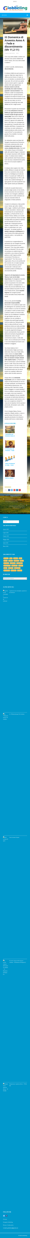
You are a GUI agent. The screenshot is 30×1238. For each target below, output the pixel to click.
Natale (22, 560)
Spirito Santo (14, 565)
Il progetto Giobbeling (8, 1222)
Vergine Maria (19, 563)
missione (20, 565)
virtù (20, 558)
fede (11, 558)
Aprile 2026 (5, 542)
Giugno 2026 (6, 536)
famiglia (10, 560)
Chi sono (5, 1219)
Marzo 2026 (5, 546)
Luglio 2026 (5, 532)
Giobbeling (24, 1235)
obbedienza (16, 560)
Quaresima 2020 (7, 565)
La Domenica (8, 487)
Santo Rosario (7, 570)
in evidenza (6, 563)
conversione (14, 570)
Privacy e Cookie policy (8, 1225)
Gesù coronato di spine (14, 837)
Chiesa (6, 560)
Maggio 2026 (6, 539)
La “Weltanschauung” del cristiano (16, 714)
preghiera (15, 558)
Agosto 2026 (6, 529)
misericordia (13, 563)
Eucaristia (6, 558)
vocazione (19, 570)
